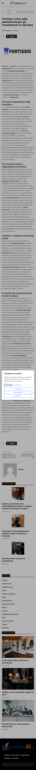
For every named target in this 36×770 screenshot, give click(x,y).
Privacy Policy (17, 385)
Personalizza (18, 389)
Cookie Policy (8, 385)
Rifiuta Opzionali (18, 392)
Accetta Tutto (18, 396)
